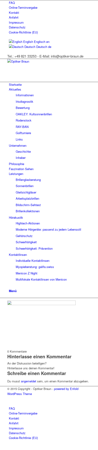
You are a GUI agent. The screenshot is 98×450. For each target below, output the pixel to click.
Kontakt (14, 12)
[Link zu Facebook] (10, 398)
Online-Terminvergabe (23, 7)
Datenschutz (17, 27)
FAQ (12, 2)
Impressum (16, 22)
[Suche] (10, 285)
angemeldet (28, 381)
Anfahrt (13, 17)
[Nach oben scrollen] (1, 447)
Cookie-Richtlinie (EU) (23, 32)
